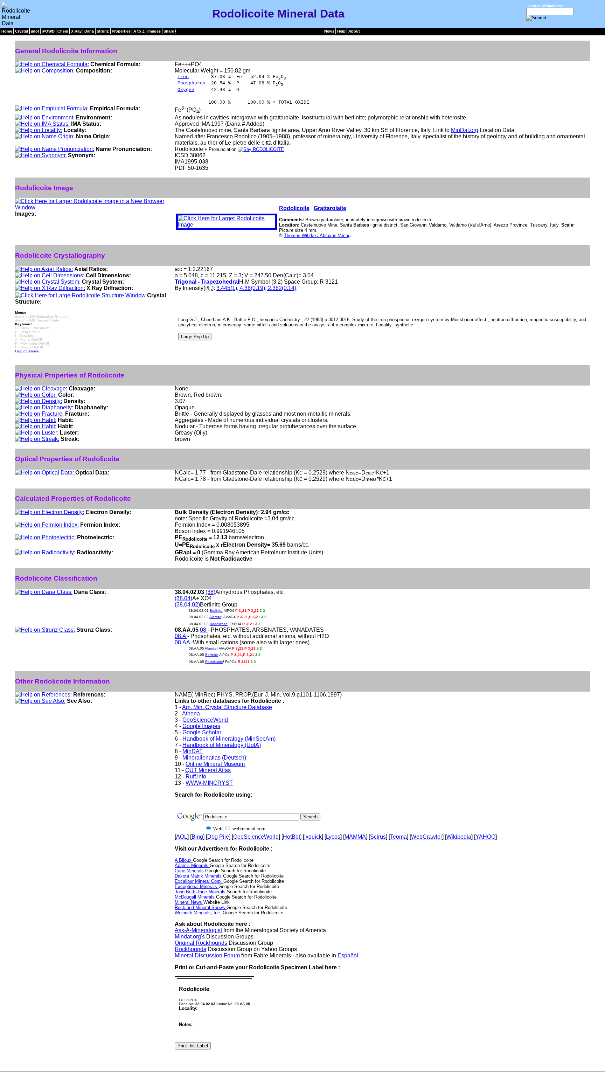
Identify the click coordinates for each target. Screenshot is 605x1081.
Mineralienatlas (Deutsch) (214, 758)
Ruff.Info (196, 776)
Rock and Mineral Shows (201, 907)
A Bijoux (184, 860)
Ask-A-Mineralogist (198, 930)
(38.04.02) (187, 605)
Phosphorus (192, 83)
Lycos (333, 837)
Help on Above (27, 351)
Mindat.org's (190, 937)
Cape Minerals (190, 870)
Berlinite (216, 610)
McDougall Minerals (195, 897)
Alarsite (215, 617)
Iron (183, 76)
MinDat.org (464, 130)
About (354, 31)
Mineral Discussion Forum (207, 955)
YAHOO (485, 837)
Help (341, 31)
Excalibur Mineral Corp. (199, 881)
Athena (191, 713)
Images (154, 31)
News (329, 31)
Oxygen (186, 89)
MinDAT (192, 751)
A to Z (139, 31)
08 (204, 630)
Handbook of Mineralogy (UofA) (221, 745)
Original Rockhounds (201, 943)
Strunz (103, 31)
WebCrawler (426, 837)
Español (348, 955)
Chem (62, 31)
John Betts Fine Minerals (201, 891)
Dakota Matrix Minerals (199, 876)
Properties (121, 31)
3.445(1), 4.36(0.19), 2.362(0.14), (257, 288)
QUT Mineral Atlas (208, 770)
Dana (89, 31)
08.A (181, 636)
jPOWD (48, 31)
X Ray (76, 31)
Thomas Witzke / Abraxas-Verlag (317, 235)
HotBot (291, 837)
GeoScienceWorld (205, 720)
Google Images (201, 726)
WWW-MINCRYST (209, 783)
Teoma (398, 837)
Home (6, 31)
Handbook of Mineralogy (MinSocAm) (229, 739)
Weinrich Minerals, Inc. (199, 912)
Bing (197, 837)
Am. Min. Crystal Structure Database (227, 707)
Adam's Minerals (192, 865)
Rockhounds (190, 949)
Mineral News (189, 902)
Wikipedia (458, 837)
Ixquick (313, 837)
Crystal (21, 31)
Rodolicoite (294, 208)
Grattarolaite (330, 208)
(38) (210, 592)
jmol (35, 31)
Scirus (378, 837)
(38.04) (183, 598)
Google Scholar (201, 732)
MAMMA (355, 837)
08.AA (183, 642)
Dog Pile (218, 837)
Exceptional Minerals (196, 886)
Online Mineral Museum (215, 764)
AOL (181, 837)
